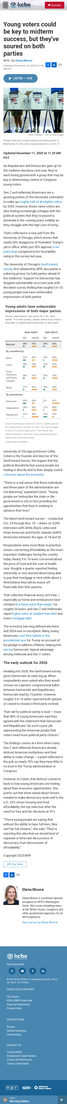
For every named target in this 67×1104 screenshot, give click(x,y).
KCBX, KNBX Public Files (19, 1000)
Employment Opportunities (21, 1055)
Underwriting (14, 1034)
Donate (56, 5)
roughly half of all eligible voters (40, 202)
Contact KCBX (14, 1052)
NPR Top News (15, 864)
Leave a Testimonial (18, 1063)
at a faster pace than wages (34, 604)
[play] (5, 1099)
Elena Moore (23, 60)
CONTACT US (14, 1045)
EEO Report (13, 996)
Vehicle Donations (16, 1030)
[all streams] (62, 1099)
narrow (8, 649)
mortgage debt (21, 618)
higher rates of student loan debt (34, 613)
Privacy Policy (14, 1008)
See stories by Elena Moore (40, 922)
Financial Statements (18, 1004)
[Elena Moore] (11, 894)
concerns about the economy (23, 474)
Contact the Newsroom (19, 1059)
